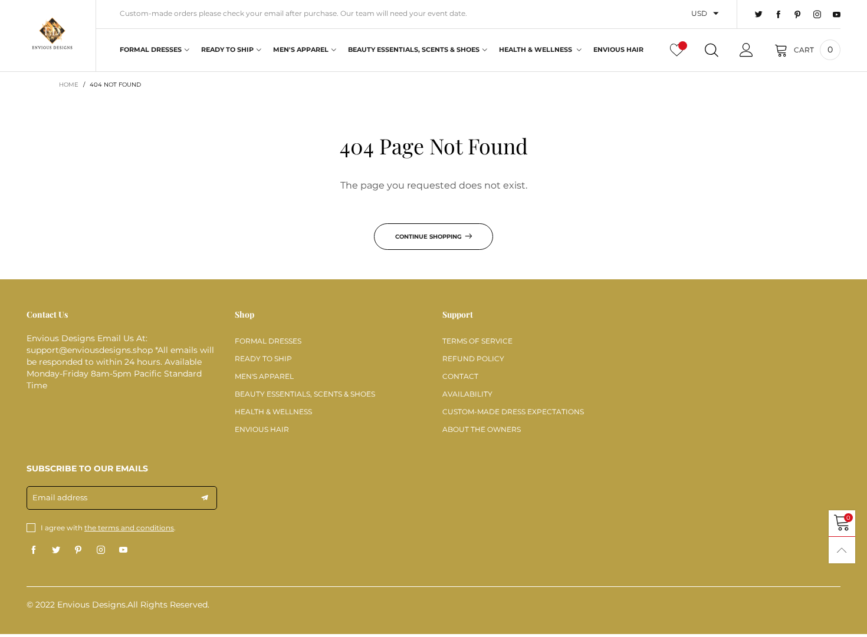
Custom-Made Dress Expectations (513, 411)
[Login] (746, 50)
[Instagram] (817, 14)
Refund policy (473, 358)
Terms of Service (477, 340)
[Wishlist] (676, 50)
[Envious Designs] (52, 34)
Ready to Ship (227, 49)
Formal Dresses (151, 49)
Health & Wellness (536, 49)
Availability (467, 394)
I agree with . (108, 527)
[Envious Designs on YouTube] (123, 550)
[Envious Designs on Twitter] (56, 550)
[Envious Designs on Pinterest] (78, 550)
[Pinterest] (797, 14)
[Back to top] (842, 550)
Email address (59, 497)
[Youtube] (836, 14)
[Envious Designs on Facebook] (34, 550)
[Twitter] (759, 14)
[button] (204, 498)
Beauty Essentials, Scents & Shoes (414, 49)
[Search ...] (711, 50)
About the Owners (481, 429)
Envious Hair (618, 49)
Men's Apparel (301, 49)
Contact (460, 376)
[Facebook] (778, 14)
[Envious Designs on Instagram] (101, 550)
